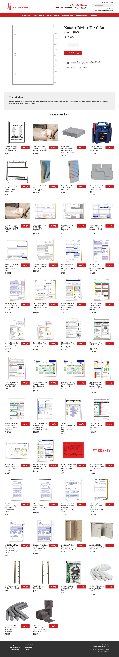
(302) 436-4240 (109, 8)
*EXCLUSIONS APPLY (82, 8)
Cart (112, 2)
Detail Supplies (67, 15)
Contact (94, 15)
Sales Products (39, 15)
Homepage (26, 15)
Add (24, 147)
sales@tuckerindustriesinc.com (105, 10)
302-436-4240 (105, 644)
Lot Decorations (81, 15)
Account (106, 2)
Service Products (53, 15)
